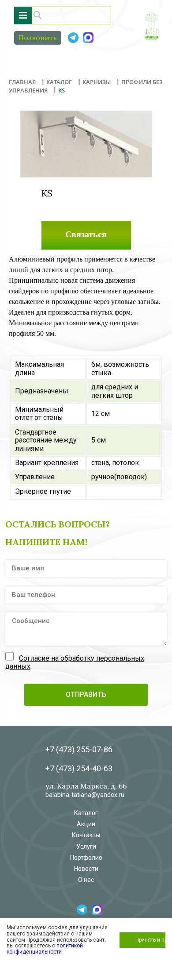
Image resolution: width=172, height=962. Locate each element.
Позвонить (38, 37)
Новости (86, 868)
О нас (86, 879)
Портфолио (86, 857)
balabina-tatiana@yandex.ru (84, 794)
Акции (86, 823)
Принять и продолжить (150, 940)
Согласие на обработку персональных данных (74, 662)
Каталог (86, 812)
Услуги (86, 846)
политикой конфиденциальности (45, 949)
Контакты (86, 835)
